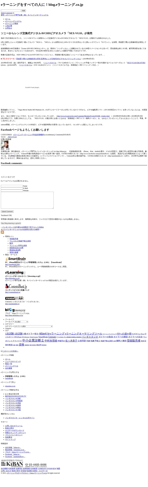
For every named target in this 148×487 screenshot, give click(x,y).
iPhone (142, 334)
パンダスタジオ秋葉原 (14, 401)
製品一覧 (8, 364)
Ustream (52, 336)
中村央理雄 (51, 340)
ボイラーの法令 (135, 337)
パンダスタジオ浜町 (13, 398)
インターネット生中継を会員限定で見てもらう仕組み (23, 227)
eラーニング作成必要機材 (34, 135)
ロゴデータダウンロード (14, 430)
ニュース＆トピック (13, 361)
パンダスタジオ (89, 336)
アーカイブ (9, 322)
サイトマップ (10, 439)
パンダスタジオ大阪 (13, 410)
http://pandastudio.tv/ (12, 304)
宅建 (88, 341)
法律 (114, 341)
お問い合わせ (6, 471)
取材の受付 (9, 428)
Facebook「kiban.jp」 (13, 454)
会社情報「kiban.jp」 (13, 447)
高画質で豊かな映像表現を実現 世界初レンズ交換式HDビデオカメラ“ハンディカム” (48, 59)
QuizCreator (34, 337)
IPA (136, 334)
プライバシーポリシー (14, 435)
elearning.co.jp (10, 386)
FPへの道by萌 (124, 333)
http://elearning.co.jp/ (12, 278)
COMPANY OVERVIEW (47, 468)
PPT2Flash (17, 337)
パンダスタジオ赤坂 (13, 403)
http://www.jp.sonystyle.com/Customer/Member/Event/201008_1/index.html (83, 116)
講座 (17, 345)
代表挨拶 (11, 468)
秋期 (142, 341)
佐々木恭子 (71, 340)
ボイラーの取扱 (106, 337)
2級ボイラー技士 (31, 334)
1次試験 (9, 333)
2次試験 (18, 333)
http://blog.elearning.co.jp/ (14, 315)
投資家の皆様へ (32, 471)
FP (116, 334)
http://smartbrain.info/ (12, 264)
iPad (139, 334)
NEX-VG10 (12, 137)
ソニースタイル (50, 63)
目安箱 (23, 471)
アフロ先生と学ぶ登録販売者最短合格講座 (68, 337)
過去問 (38, 345)
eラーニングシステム (109, 334)
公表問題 (82, 341)
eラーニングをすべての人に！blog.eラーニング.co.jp (27, 473)
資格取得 (27, 345)
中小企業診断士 (33, 340)
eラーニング (18, 135)
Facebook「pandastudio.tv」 (15, 457)
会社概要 (8, 368)
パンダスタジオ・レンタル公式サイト (20, 418)
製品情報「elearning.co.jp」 (15, 450)
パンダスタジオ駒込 (13, 407)
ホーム (7, 359)
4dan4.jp (44, 333)
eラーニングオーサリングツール (83, 333)
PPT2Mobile (25, 337)
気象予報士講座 (107, 341)
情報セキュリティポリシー (15, 433)
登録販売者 (134, 340)
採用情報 (26, 468)
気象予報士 (95, 341)
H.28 (133, 334)
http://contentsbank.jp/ (12, 292)
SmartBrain (43, 337)
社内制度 (33, 468)
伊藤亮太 (61, 341)
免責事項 (8, 437)
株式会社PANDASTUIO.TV (15, 396)
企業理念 (19, 468)
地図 (58, 468)
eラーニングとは (11, 366)
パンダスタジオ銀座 (13, 405)
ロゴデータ (43, 471)
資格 (21, 344)
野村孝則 (44, 345)
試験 (14, 345)
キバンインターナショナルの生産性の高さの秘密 (20, 229)
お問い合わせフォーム (14, 426)
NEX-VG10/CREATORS (136, 63)
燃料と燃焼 (121, 341)
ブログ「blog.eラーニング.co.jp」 (18, 452)
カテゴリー (9, 326)
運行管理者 (33, 345)
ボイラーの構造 (120, 337)
